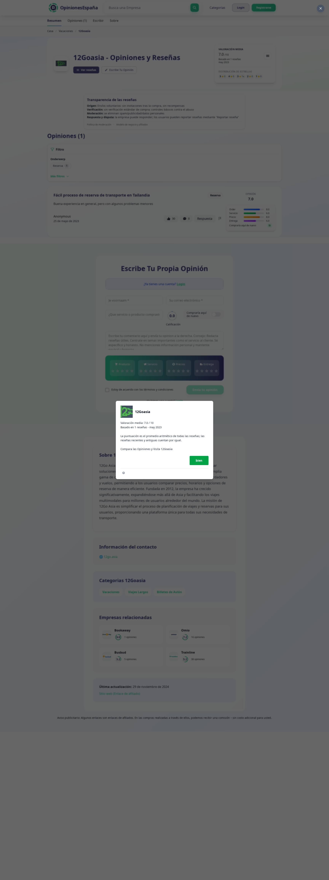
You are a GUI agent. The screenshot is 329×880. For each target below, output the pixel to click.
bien (199, 460)
